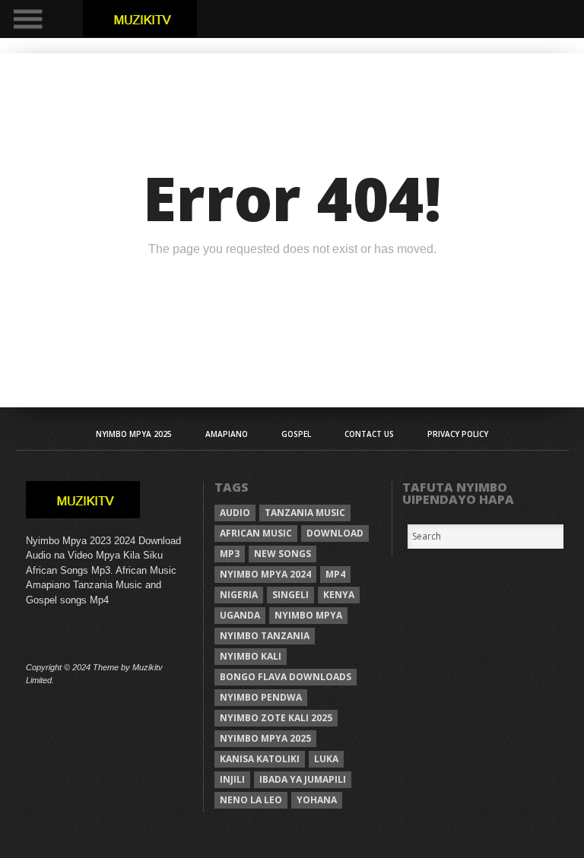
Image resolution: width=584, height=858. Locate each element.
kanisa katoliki (260, 758)
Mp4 (335, 574)
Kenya (338, 594)
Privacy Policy (457, 434)
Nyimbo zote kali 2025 (276, 717)
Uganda (240, 615)
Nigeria (239, 594)
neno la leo (251, 799)
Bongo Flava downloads (285, 676)
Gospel (296, 434)
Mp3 (230, 553)
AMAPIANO (226, 434)
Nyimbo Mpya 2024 (265, 574)
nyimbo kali (250, 656)
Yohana (317, 799)
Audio (235, 512)
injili (232, 779)
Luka (326, 758)
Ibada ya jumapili (302, 779)
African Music (256, 533)
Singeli (290, 594)
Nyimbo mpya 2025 (265, 738)
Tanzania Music (305, 512)
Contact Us (369, 434)
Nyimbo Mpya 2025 (134, 434)
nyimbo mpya (308, 615)
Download (334, 533)
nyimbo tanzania (264, 635)
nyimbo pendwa (261, 697)
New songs (282, 553)
